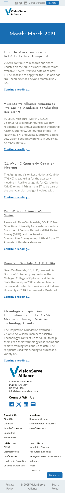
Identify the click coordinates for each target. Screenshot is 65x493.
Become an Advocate (14, 465)
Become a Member (39, 418)
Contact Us (35, 470)
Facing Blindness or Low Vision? (45, 456)
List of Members (38, 428)
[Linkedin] (25, 2)
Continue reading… (17, 89)
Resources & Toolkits (40, 451)
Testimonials (10, 437)
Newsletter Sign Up (39, 447)
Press (33, 465)
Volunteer (35, 460)
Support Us (9, 432)
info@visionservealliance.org (23, 391)
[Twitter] (20, 2)
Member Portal (37, 2)
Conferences (10, 456)
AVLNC (7, 447)
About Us (8, 418)
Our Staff (8, 423)
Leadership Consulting (15, 460)
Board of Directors (13, 428)
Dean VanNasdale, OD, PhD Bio (29, 263)
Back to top (54, 475)
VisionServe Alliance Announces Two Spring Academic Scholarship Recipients (31, 108)
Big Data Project (11, 451)
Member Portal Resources (43, 423)
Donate (52, 2)
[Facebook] (16, 2)
